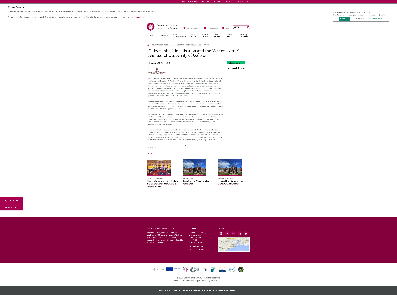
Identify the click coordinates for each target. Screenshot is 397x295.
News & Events (179, 45)
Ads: (383, 15)
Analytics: (372, 15)
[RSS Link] (246, 233)
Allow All (345, 19)
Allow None (359, 19)
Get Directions (198, 246)
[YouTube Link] (233, 233)
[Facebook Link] (227, 233)
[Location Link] (234, 250)
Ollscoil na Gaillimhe (191, 1)
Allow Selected (376, 19)
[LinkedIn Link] (240, 233)
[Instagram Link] (221, 233)
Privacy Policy (139, 17)
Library (207, 1)
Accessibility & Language (223, 1)
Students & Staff (242, 1)
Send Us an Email (199, 250)
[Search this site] (248, 27)
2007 (199, 45)
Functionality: (338, 15)
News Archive (191, 45)
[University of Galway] (162, 27)
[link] (166, 269)
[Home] (148, 45)
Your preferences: (356, 15)
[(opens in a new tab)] (167, 271)
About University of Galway (162, 45)
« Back (151, 153)
